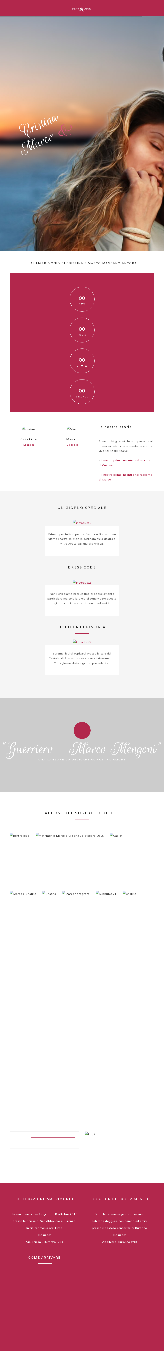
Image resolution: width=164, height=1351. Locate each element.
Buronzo (75, 869)
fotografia (76, 933)
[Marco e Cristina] (82, 7)
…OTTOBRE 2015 (20, 869)
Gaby (23, 922)
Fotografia (76, 922)
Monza (130, 922)
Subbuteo (106, 922)
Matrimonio (69, 864)
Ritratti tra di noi (50, 927)
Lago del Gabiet (116, 869)
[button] (15, 1137)
